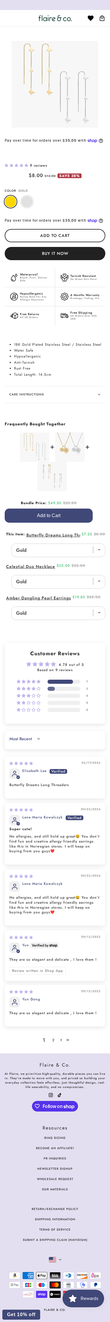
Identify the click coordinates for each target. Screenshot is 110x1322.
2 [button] (53, 1040)
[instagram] (50, 1095)
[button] (17, 165)
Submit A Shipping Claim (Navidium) (55, 1240)
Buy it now (55, 253)
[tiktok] (59, 1095)
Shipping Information (55, 1219)
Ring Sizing (55, 1138)
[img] (21, 763)
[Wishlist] (90, 18)
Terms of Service (55, 1229)
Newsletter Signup (55, 1168)
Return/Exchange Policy (55, 1209)
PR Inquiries (55, 1158)
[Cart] (102, 18)
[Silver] (27, 202)
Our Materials (55, 1189)
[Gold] (10, 202)
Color (16, 190)
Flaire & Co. (55, 1310)
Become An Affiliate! (55, 1148)
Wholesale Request (55, 1179)
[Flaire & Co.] (55, 18)
